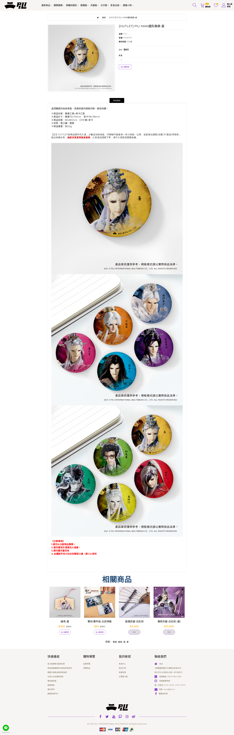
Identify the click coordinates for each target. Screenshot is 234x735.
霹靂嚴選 (58, 5)
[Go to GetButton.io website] (6, 732)
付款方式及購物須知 (55, 676)
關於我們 (51, 689)
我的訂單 (122, 668)
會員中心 (122, 664)
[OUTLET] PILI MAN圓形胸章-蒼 (123, 17)
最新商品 (45, 5)
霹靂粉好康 (163, 694)
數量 (120, 55)
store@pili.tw (169, 689)
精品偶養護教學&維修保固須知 (60, 668)
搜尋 (104, 17)
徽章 (120, 642)
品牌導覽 (86, 664)
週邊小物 (127, 5)
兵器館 (93, 5)
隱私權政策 (52, 681)
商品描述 (117, 100)
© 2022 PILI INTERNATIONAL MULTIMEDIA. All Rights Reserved (117, 724)
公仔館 (104, 5)
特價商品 (86, 668)
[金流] (117, 729)
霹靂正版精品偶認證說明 (57, 672)
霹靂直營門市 (53, 694)
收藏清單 (122, 672)
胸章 (115, 642)
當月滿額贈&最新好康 (56, 664)
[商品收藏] (53, 633)
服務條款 (51, 685)
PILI (125, 34)
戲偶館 (83, 5)
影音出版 (115, 5)
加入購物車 (125, 67)
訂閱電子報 (123, 676)
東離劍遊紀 (71, 5)
